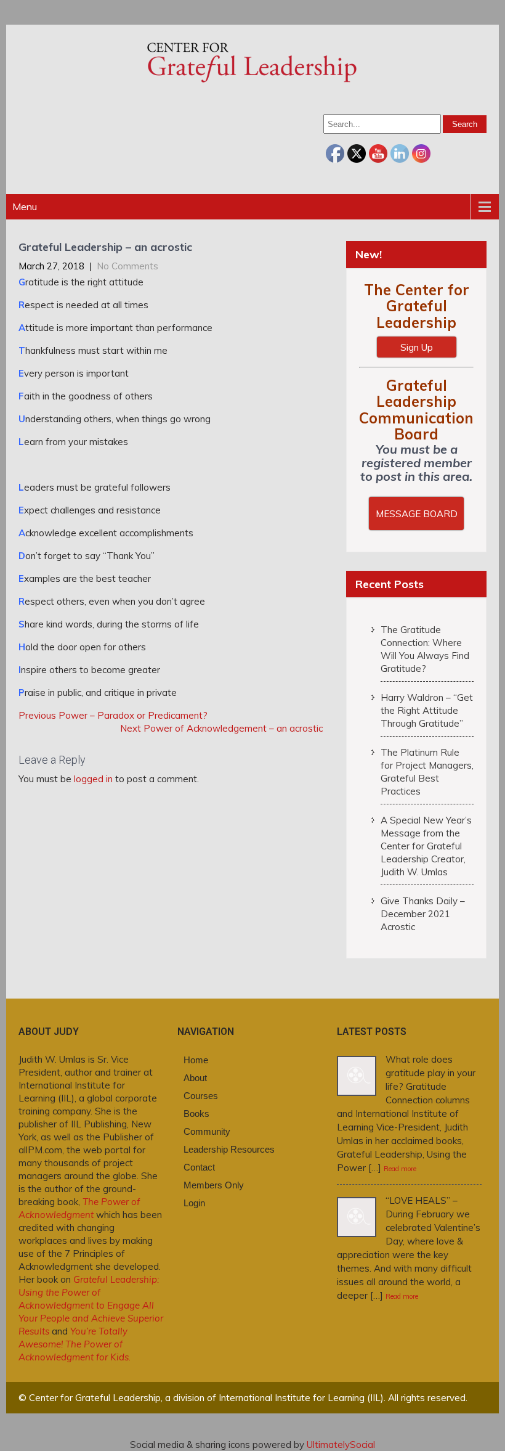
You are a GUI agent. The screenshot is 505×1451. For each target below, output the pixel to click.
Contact (199, 1167)
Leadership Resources (229, 1149)
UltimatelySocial (341, 1444)
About (195, 1078)
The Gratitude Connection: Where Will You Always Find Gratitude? (425, 649)
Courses (201, 1095)
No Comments (127, 266)
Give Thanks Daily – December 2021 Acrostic (423, 914)
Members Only (214, 1185)
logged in (93, 779)
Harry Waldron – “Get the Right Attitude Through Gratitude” (427, 710)
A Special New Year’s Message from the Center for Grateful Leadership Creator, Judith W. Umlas (426, 846)
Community (207, 1131)
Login (194, 1203)
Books (196, 1113)
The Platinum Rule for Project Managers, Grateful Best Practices (427, 771)
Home (196, 1060)
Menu (24, 206)
